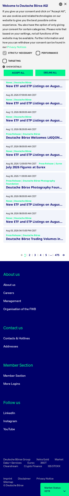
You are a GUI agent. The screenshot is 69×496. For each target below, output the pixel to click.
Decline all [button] (50, 72)
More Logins (11, 384)
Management (12, 301)
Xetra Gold (42, 459)
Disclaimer (24, 478)
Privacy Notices (16, 47)
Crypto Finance (33, 466)
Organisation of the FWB (19, 309)
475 (57, 255)
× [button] (65, 4)
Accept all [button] (18, 73)
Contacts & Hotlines (16, 338)
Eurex (31, 463)
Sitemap (8, 482)
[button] (34, 66)
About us (9, 285)
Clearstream (11, 466)
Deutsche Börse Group (17, 459)
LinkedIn (9, 413)
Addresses (10, 346)
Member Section (14, 376)
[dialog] (34, 39)
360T (43, 463)
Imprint (8, 478)
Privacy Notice (45, 478)
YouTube (9, 429)
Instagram (10, 421)
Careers (8, 293)
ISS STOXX (54, 466)
